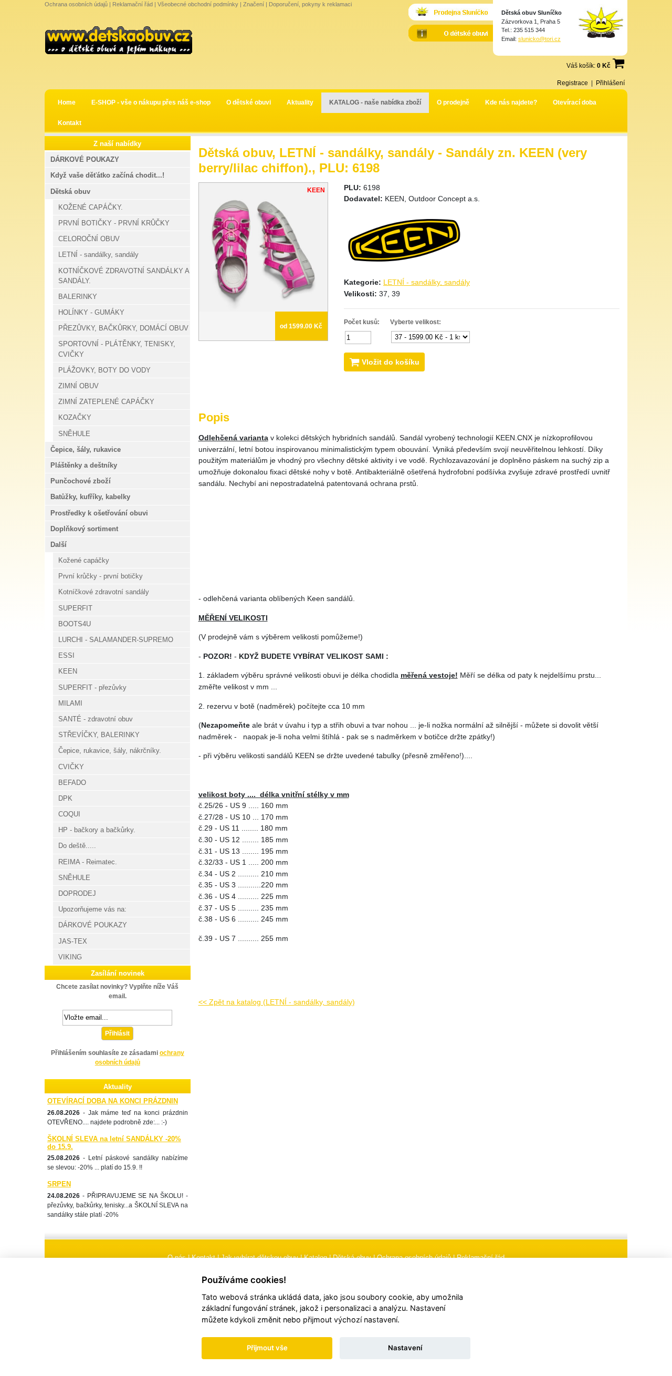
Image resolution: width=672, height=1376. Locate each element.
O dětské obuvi (248, 102)
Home (67, 102)
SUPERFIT (75, 608)
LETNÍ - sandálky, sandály (426, 282)
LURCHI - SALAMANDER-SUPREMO (115, 640)
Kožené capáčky (83, 560)
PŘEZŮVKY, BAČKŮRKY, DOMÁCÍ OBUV (123, 328)
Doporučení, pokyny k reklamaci (310, 4)
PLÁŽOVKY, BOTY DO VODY (104, 370)
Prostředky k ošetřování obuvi (99, 513)
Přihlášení (610, 83)
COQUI (69, 814)
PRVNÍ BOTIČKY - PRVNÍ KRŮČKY (114, 223)
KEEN (67, 671)
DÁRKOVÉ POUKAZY (84, 159)
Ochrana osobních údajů (76, 4)
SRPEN (59, 1184)
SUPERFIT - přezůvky (92, 687)
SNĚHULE (74, 434)
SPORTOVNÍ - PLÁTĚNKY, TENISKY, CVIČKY (116, 349)
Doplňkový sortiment (84, 529)
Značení (253, 4)
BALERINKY (77, 297)
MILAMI (70, 703)
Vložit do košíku (389, 362)
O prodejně (453, 102)
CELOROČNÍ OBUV (89, 239)
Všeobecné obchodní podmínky (198, 4)
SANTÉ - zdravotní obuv (95, 719)
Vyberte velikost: (415, 322)
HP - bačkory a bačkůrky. (96, 830)
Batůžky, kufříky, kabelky (90, 497)
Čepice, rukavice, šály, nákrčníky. (109, 750)
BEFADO (72, 783)
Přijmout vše (267, 1347)
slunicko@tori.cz (539, 39)
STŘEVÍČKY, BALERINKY (99, 735)
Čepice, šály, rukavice (85, 449)
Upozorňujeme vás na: (92, 909)
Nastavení (405, 1347)
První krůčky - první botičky (100, 576)
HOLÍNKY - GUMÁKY (91, 312)
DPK (65, 798)
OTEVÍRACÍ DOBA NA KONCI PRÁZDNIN (112, 1101)
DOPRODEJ (77, 893)
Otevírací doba (574, 102)
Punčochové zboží (80, 481)
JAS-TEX (72, 941)
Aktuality (300, 102)
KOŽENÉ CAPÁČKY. (90, 207)
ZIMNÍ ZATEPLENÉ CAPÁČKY (106, 402)
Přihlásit (117, 1033)
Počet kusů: (362, 322)
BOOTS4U (74, 624)
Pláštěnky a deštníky (83, 465)
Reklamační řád (132, 4)
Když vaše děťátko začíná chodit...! (107, 175)
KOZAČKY (74, 417)
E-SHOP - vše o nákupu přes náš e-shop (151, 102)
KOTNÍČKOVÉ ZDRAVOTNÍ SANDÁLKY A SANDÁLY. (124, 276)
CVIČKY (71, 767)
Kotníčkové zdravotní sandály (103, 592)
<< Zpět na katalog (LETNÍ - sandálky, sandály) (276, 1002)
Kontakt (69, 123)
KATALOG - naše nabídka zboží (375, 102)
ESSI (66, 655)
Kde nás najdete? (511, 102)
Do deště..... (77, 846)
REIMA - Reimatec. (87, 862)
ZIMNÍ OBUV (78, 386)
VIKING (70, 957)
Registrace (572, 83)
